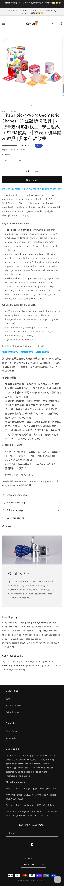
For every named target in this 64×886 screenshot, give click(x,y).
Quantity (6, 154)
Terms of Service (14, 705)
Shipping (5, 150)
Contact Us (11, 738)
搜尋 (8, 698)
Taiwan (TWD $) (30, 864)
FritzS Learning (28, 880)
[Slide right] (38, 105)
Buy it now (32, 179)
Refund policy (12, 712)
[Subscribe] (54, 833)
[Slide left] (25, 105)
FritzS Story (11, 731)
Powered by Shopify (39, 880)
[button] (3, 23)
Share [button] (8, 525)
